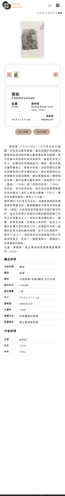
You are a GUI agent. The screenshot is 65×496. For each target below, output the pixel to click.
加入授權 (41, 131)
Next (55, 74)
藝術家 (51, 12)
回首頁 (40, 12)
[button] (58, 5)
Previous (9, 74)
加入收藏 (23, 131)
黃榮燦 (23, 339)
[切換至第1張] (16, 74)
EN (50, 5)
